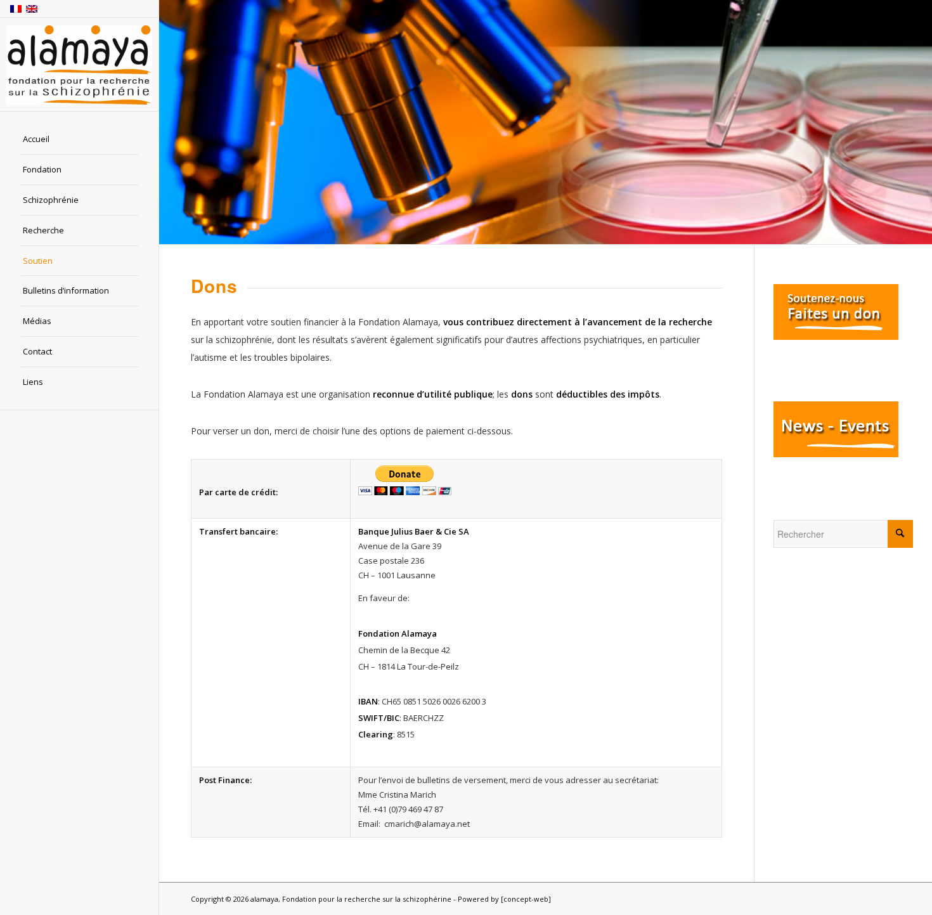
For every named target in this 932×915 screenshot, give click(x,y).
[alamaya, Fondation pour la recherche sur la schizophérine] (79, 65)
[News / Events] (835, 454)
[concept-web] (526, 899)
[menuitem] (79, 139)
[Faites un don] (835, 336)
